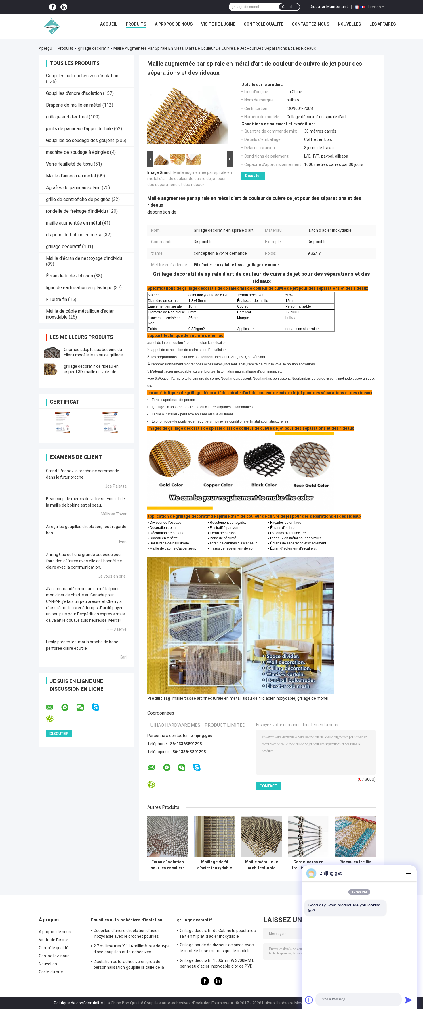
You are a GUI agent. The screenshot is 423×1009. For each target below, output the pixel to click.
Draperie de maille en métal (73, 105)
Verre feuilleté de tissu (69, 164)
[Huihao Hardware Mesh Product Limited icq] (53, 718)
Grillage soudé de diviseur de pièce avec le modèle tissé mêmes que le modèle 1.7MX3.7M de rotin (217, 949)
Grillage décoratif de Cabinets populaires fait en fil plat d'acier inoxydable (218, 933)
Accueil (108, 24)
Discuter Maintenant (329, 6)
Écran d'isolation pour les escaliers (167, 865)
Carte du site (51, 972)
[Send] (408, 999)
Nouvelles (349, 24)
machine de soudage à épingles (77, 152)
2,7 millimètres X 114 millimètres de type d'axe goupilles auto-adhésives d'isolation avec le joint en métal (132, 950)
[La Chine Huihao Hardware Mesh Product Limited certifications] (62, 422)
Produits (136, 24)
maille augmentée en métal (73, 223)
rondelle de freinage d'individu (76, 211)
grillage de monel (312, 698)
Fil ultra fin (56, 299)
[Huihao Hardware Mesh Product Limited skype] (99, 707)
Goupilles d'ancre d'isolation (74, 93)
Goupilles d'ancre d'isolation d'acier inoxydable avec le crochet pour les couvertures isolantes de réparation (127, 934)
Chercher (289, 7)
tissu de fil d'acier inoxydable (269, 698)
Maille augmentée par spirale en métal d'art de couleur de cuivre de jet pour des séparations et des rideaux (189, 178)
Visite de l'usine (218, 24)
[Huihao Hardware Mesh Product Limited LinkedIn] (64, 7)
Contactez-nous (310, 24)
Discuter (253, 175)
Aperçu (45, 48)
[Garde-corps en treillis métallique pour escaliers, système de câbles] (308, 836)
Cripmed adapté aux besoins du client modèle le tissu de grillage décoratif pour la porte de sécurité (95, 355)
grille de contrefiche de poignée (78, 199)
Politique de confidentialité (78, 1003)
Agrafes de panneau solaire (73, 187)
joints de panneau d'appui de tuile (79, 128)
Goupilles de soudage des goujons (80, 140)
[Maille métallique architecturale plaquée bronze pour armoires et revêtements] (261, 836)
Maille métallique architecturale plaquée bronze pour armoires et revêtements (261, 865)
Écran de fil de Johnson (69, 276)
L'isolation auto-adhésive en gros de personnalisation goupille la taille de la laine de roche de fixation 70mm (129, 965)
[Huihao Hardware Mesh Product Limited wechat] (84, 707)
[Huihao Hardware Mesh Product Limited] (50, 25)
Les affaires (382, 24)
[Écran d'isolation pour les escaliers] (167, 836)
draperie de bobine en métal (74, 234)
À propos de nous (174, 24)
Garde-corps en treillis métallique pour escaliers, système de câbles (308, 865)
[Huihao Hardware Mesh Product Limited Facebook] (52, 7)
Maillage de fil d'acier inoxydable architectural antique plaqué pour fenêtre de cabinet (214, 865)
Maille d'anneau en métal (71, 176)
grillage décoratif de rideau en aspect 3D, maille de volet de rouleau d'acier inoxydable (91, 371)
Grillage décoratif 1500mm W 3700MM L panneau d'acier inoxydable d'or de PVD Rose (217, 964)
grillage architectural (67, 117)
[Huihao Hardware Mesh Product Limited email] (53, 707)
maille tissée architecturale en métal (206, 698)
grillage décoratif (93, 48)
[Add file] (309, 999)
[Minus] (408, 873)
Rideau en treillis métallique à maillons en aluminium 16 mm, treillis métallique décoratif (355, 865)
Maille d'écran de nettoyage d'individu (84, 258)
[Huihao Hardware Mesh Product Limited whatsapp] (68, 707)
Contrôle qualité (263, 24)
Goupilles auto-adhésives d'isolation (82, 75)
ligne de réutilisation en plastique (79, 287)
